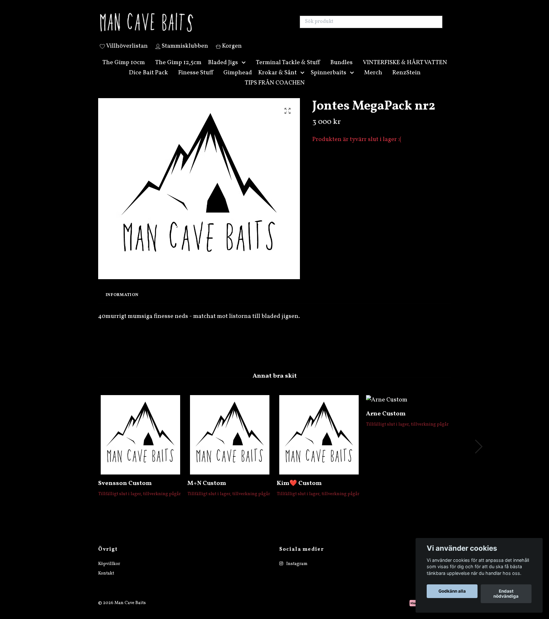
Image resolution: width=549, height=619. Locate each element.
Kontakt (106, 581)
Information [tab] (122, 302)
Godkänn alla (452, 591)
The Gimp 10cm (123, 70)
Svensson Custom (125, 491)
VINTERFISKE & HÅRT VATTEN (405, 70)
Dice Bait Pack (148, 80)
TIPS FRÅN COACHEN (275, 90)
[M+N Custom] (229, 442)
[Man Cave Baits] (186, 26)
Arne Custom (386, 421)
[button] (245, 70)
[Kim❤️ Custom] (319, 442)
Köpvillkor (109, 571)
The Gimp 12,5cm (178, 70)
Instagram (296, 571)
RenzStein (406, 80)
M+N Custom (206, 491)
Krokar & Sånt (277, 80)
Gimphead (237, 80)
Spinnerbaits (328, 80)
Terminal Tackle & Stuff (288, 70)
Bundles (341, 70)
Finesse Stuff (195, 80)
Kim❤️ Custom (299, 491)
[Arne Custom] (408, 408)
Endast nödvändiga (505, 594)
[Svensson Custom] (140, 442)
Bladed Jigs (223, 70)
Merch (373, 80)
